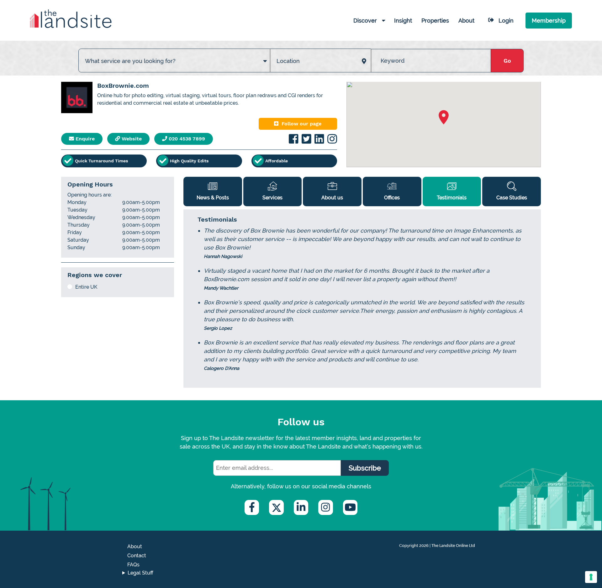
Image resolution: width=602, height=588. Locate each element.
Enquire (84, 139)
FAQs (133, 565)
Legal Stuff (140, 573)
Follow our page (301, 124)
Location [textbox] (288, 61)
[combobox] (174, 54)
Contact (136, 556)
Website (131, 139)
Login (506, 20)
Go (507, 60)
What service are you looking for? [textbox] (130, 61)
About (134, 546)
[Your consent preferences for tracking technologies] (591, 577)
